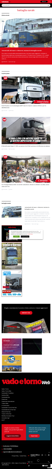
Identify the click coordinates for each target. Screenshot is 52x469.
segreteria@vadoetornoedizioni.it (12, 452)
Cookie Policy (23, 456)
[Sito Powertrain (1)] (32, 346)
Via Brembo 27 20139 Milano (10, 446)
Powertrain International (8, 401)
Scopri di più (34, 436)
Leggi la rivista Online (13, 436)
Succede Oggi (12, 61)
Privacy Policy (15, 456)
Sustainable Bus (6, 397)
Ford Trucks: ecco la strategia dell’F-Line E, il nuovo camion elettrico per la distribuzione (24, 106)
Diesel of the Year (6, 411)
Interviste (11, 110)
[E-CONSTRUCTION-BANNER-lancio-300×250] (12, 363)
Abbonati (44, 1)
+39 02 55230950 (7, 449)
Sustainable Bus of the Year (9, 409)
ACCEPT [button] (16, 236)
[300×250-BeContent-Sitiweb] (12, 346)
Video (14, 149)
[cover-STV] (26, 283)
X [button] (40, 231)
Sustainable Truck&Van (8, 393)
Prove (11, 149)
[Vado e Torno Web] (6, 1)
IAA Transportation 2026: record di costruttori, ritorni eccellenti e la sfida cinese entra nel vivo (25, 185)
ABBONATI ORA (26, 313)
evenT (3, 420)
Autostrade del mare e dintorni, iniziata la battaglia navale (22, 50)
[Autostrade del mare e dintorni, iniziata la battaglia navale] (26, 32)
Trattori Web (5, 403)
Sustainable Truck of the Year (9, 407)
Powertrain (4, 399)
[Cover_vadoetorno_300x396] (26, 256)
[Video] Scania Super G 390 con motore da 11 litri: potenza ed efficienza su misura (26, 146)
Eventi (11, 189)
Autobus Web (5, 395)
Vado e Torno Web (6, 391)
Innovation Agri (6, 418)
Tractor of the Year (6, 414)
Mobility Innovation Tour (8, 416)
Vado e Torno (5, 389)
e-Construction (5, 405)
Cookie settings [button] (25, 236)
